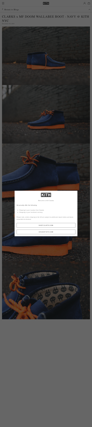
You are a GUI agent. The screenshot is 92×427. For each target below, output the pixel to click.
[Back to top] (89, 9)
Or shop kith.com (46, 232)
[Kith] (46, 3)
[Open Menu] (3, 3)
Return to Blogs (11, 9)
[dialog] (46, 213)
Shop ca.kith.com (46, 225)
